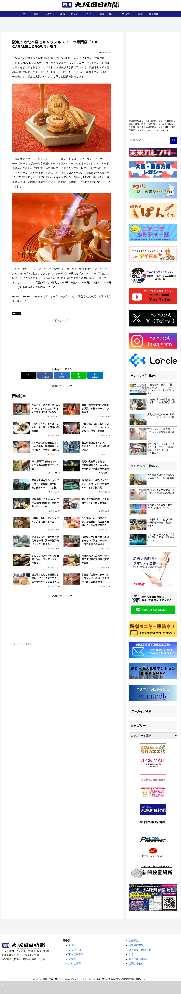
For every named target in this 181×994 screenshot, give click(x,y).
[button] (173, 140)
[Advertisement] (61, 342)
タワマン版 (74, 949)
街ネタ (18, 313)
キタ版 (72, 945)
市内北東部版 (76, 954)
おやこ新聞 (74, 963)
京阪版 (72, 959)
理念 (131, 954)
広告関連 (134, 940)
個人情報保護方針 (139, 959)
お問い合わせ (136, 963)
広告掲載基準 (136, 945)
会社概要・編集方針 (140, 949)
